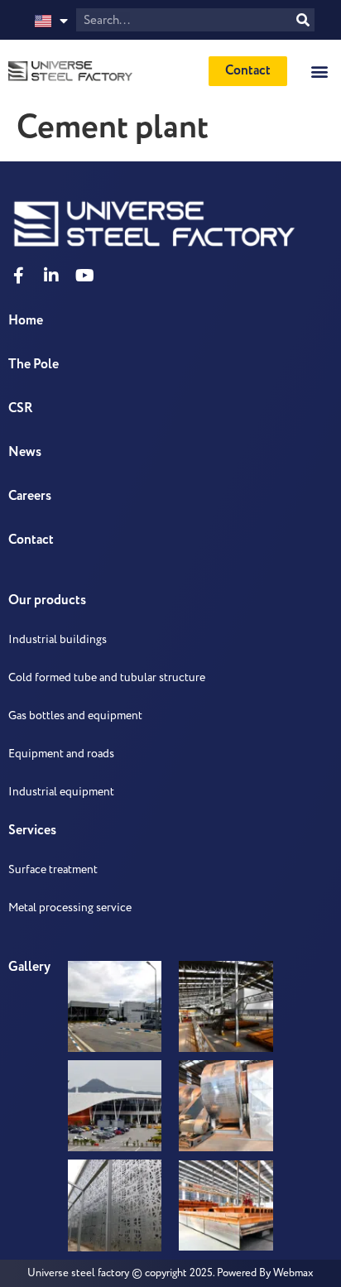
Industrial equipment (61, 792)
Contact (31, 540)
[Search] (303, 19)
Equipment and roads (61, 753)
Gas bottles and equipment (75, 715)
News (24, 452)
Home (25, 320)
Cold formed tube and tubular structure (106, 677)
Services (32, 830)
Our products (47, 600)
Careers (29, 496)
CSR (20, 408)
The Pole (33, 364)
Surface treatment (53, 869)
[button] (319, 70)
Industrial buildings (57, 639)
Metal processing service (70, 907)
